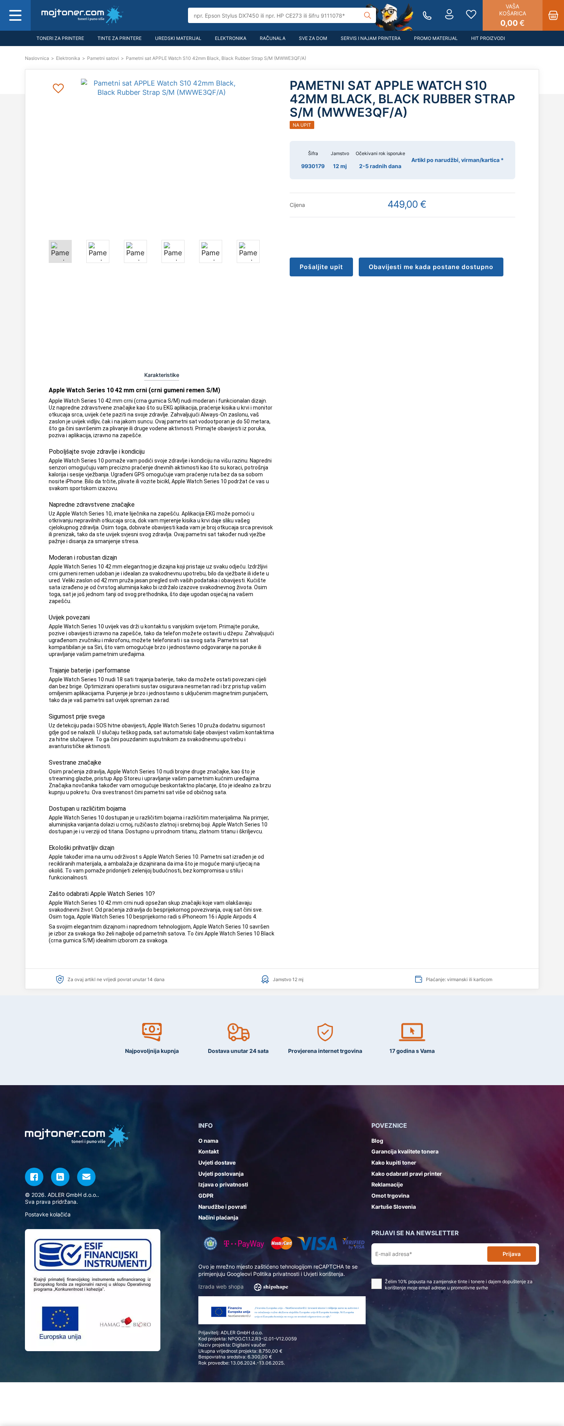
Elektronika (230, 38)
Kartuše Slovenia (393, 1206)
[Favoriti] (471, 15)
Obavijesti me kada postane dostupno (431, 267)
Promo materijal (436, 38)
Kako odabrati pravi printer (406, 1173)
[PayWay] (244, 1243)
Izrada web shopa (221, 1286)
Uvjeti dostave (217, 1162)
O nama (208, 1140)
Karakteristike (161, 375)
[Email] (86, 1177)
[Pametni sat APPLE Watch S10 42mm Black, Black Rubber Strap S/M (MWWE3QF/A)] (82, 15)
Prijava (512, 1254)
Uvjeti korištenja (323, 1274)
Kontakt (208, 1151)
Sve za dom (313, 38)
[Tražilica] (367, 15)
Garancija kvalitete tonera (405, 1151)
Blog (377, 1140)
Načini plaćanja (218, 1217)
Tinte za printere (119, 38)
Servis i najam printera (371, 38)
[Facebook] (34, 1177)
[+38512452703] (427, 15)
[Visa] (317, 1243)
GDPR (205, 1195)
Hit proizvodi (488, 38)
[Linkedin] (60, 1177)
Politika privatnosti (276, 1274)
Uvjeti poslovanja (221, 1173)
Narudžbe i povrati (222, 1206)
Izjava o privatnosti (223, 1184)
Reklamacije (387, 1184)
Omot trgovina (390, 1195)
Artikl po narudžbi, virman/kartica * (457, 160)
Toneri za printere (60, 38)
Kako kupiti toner (393, 1162)
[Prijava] (449, 15)
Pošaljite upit (321, 267)
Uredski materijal (178, 38)
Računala (272, 38)
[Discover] (353, 1243)
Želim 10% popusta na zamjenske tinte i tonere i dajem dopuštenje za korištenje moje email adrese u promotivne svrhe (459, 1285)
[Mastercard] (281, 1243)
